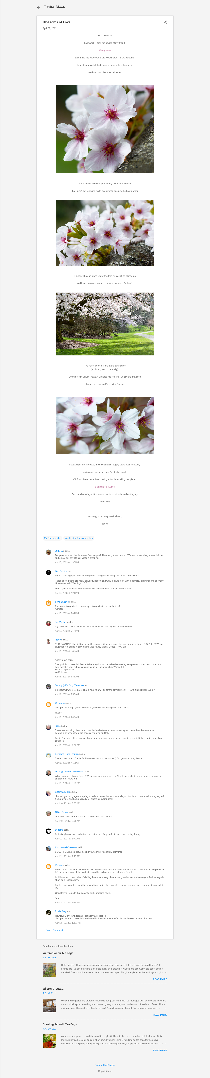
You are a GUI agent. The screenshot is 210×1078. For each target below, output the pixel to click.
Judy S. (59, 551)
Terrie (58, 726)
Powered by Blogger (105, 1065)
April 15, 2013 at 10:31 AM (68, 923)
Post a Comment (54, 930)
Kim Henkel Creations (66, 847)
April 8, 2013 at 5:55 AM (67, 694)
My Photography (52, 538)
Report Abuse (105, 1071)
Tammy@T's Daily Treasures (69, 685)
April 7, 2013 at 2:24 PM (67, 593)
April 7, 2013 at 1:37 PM (67, 562)
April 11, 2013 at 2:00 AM (67, 838)
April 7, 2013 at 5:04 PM (67, 613)
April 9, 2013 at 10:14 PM (67, 783)
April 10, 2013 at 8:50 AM (67, 803)
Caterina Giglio (62, 792)
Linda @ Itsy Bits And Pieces (69, 771)
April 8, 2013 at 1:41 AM (67, 651)
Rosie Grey (61, 911)
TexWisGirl (60, 622)
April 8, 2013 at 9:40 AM (67, 717)
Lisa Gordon (61, 571)
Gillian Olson (61, 812)
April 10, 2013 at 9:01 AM (67, 821)
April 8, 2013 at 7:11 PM (67, 763)
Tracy (58, 639)
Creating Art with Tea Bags (60, 1024)
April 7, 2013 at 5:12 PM (67, 631)
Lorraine (59, 829)
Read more (160, 979)
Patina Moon (54, 7)
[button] (165, 22)
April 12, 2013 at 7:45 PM (67, 856)
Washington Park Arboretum (79, 538)
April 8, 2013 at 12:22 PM (67, 745)
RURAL (59, 865)
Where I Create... (53, 988)
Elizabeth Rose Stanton (67, 754)
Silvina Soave (62, 601)
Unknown (60, 703)
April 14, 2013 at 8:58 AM (67, 902)
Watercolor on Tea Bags (58, 953)
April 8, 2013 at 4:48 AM (67, 676)
